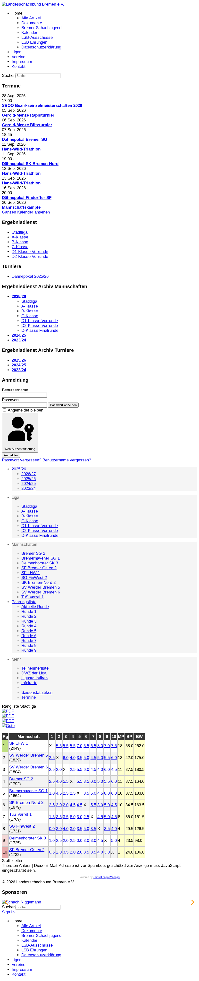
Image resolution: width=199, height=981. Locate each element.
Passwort (10, 400)
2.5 (52, 757)
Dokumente (31, 23)
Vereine (18, 57)
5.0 (86, 757)
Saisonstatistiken (36, 692)
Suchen (9, 75)
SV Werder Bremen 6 (40, 592)
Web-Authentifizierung (19, 449)
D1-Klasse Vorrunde (39, 525)
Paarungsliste (24, 602)
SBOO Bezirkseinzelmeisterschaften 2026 (42, 105)
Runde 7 (28, 640)
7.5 (114, 746)
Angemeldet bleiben (25, 410)
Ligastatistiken (34, 678)
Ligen (16, 52)
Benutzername (15, 390)
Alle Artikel (31, 18)
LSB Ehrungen (34, 42)
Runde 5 (28, 631)
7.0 (79, 746)
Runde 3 (28, 621)
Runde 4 (28, 626)
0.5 (52, 852)
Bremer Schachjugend (41, 27)
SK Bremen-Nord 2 (38, 582)
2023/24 (28, 488)
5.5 (59, 746)
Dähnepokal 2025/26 (30, 276)
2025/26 (19, 469)
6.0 (65, 757)
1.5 (52, 817)
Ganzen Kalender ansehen (26, 212)
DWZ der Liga (33, 673)
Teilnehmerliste (35, 668)
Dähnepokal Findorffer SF (26, 197)
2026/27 (28, 474)
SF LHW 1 (30, 572)
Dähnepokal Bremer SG (24, 139)
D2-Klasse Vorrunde (39, 530)
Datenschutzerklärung (41, 47)
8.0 (100, 746)
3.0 (59, 805)
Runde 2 (28, 616)
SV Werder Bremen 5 (40, 587)
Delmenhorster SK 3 (39, 563)
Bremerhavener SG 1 (40, 558)
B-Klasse (29, 516)
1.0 (52, 793)
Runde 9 (28, 650)
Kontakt (18, 66)
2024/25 (28, 483)
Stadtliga (29, 506)
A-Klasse (29, 511)
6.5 (93, 746)
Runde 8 (28, 645)
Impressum (22, 61)
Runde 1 (28, 611)
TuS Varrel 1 (32, 597)
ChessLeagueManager (106, 877)
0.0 (93, 781)
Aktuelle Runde (35, 606)
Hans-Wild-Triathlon (21, 149)
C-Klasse (29, 521)
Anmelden (11, 455)
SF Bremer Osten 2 (39, 568)
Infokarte (29, 682)
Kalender (29, 32)
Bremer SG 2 (33, 553)
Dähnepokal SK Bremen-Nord (30, 163)
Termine (28, 697)
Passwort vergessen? (22, 460)
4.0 (72, 757)
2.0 (59, 769)
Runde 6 (28, 635)
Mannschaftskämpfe (21, 207)
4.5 (93, 757)
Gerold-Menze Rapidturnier (28, 115)
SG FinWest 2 (34, 577)
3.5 (79, 757)
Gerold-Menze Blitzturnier (27, 125)
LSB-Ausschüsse (37, 37)
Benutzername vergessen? (66, 460)
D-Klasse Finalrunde (39, 535)
